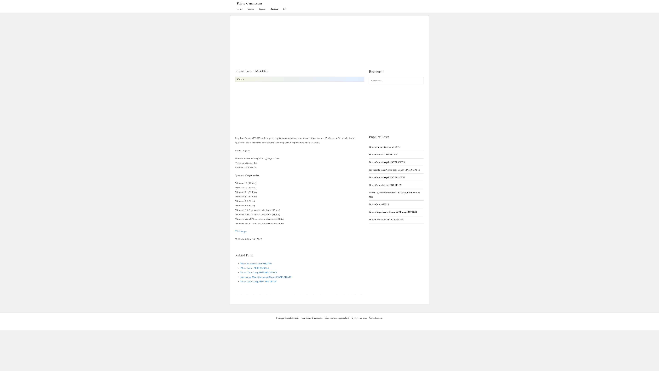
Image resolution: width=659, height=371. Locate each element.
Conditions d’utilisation (312, 318)
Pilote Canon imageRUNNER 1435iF (258, 281)
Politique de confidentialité (287, 318)
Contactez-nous (376, 318)
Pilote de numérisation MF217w (256, 263)
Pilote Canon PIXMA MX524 (254, 268)
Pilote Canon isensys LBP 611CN (385, 185)
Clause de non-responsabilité (337, 318)
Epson (262, 9)
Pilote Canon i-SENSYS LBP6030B (386, 219)
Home (239, 9)
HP (284, 9)
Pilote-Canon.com (249, 3)
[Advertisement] (329, 40)
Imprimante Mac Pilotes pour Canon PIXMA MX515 (266, 277)
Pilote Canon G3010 (379, 204)
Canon (251, 9)
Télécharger (241, 231)
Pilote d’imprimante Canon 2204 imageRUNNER (393, 212)
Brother (274, 9)
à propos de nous (359, 318)
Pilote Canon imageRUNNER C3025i (258, 272)
